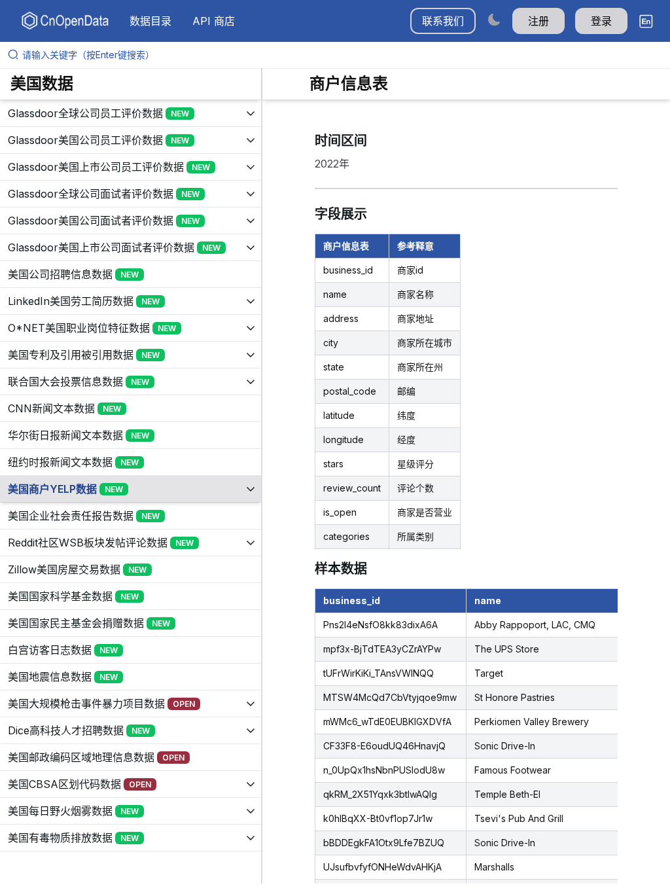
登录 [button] (601, 20)
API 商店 (213, 20)
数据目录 (150, 20)
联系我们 (443, 20)
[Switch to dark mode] (494, 19)
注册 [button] (538, 20)
